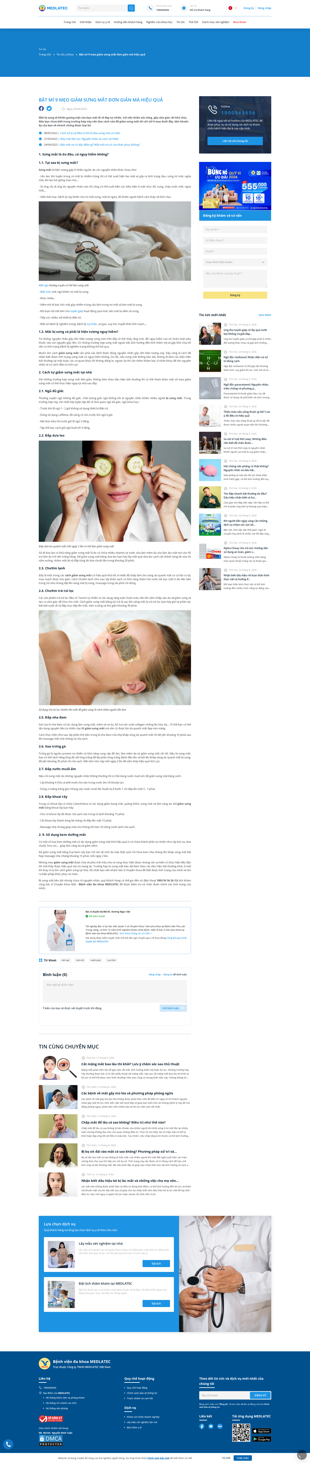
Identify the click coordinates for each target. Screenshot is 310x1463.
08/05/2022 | (82, 133)
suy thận (92, 324)
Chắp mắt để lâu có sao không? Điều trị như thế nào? (123, 1122)
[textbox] (235, 262)
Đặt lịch (156, 1263)
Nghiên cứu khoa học (159, 22)
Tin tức (180, 22)
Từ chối (226, 1457)
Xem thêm (265, 315)
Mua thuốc (239, 22)
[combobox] (235, 262)
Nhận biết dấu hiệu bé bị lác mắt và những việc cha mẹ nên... (130, 1180)
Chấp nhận (243, 1457)
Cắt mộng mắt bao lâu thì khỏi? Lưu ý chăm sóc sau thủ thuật (130, 1064)
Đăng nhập (264, 8)
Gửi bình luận (170, 1008)
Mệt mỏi (45, 292)
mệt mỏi (80, 960)
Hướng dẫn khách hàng (128, 22)
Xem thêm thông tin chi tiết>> (135, 933)
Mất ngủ (43, 285)
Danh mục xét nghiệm (215, 22)
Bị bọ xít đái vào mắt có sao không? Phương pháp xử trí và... (129, 1151)
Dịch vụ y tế (102, 22)
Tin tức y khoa (65, 54)
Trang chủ (45, 54)
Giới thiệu (86, 22)
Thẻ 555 (193, 22)
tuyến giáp (76, 311)
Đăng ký (249, 8)
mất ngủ (65, 960)
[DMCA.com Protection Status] (51, 1440)
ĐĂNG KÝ (260, 1395)
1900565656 (49, 1387)
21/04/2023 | (81, 139)
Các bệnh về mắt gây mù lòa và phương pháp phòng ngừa (127, 1093)
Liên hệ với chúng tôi (235, 141)
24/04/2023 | (92, 144)
